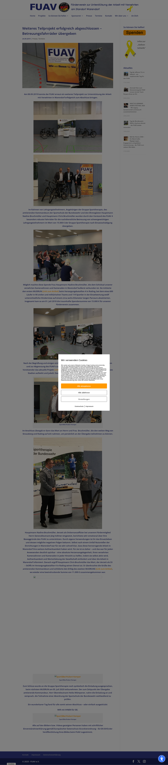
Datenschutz (79, 406)
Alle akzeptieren (84, 386)
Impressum (89, 406)
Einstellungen (84, 399)
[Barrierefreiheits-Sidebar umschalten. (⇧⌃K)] (161, 758)
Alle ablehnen (84, 392)
